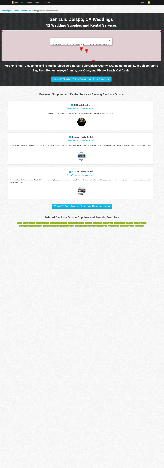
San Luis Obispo (27, 11)
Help (142, 2)
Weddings (6, 11)
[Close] (109, 41)
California (15, 11)
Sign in (47, 2)
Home (29, 2)
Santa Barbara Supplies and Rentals (80, 109)
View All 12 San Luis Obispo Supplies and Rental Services (80, 79)
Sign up (38, 2)
